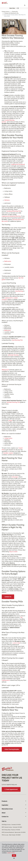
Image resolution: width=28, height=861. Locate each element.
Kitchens (7, 200)
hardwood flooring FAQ (14, 211)
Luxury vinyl (16, 643)
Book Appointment (12, 789)
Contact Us (8, 596)
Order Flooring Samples (12, 749)
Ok (14, 855)
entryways (15, 477)
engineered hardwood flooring (11, 216)
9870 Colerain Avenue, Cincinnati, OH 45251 (12, 827)
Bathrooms (7, 261)
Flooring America (6, 11)
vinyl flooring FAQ (17, 340)
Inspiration (5, 805)
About (3, 813)
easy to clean (13, 551)
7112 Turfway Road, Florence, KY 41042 (11, 829)
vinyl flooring (19, 291)
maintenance (6, 680)
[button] (13, 8)
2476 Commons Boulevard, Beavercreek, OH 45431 (13, 832)
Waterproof (5, 369)
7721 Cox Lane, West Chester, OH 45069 (11, 835)
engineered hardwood (18, 164)
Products (4, 801)
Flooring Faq (15, 11)
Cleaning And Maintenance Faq (11, 13)
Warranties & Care (7, 809)
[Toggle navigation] (24, 5)
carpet (10, 420)
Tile (21, 617)
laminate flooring (13, 355)
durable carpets (8, 453)
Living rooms (8, 438)
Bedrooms (7, 330)
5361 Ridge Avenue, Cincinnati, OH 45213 (11, 824)
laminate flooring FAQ (13, 402)
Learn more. (11, 853)
